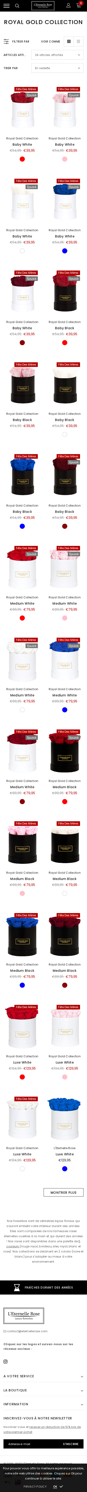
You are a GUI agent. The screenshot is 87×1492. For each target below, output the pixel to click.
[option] (43, 1287)
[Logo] (43, 5)
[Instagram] (5, 1361)
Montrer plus (64, 1192)
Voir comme (50, 41)
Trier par (10, 68)
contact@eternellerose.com (27, 1331)
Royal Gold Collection (22, 138)
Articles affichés (15, 55)
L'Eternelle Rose (64, 1148)
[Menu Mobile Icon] (6, 6)
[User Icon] (68, 6)
